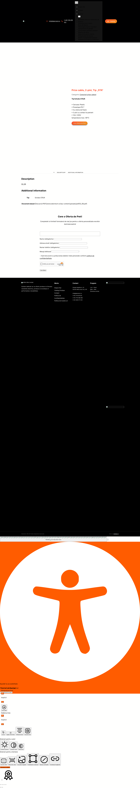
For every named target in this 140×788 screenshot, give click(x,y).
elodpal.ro (116, 533)
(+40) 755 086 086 (78, 297)
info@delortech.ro (54, 21)
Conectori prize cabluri (88, 95)
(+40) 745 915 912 (77, 295)
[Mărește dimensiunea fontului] (2, 693)
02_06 (23, 184)
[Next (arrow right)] (2, 787)
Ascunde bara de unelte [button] (6, 692)
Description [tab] (61, 172)
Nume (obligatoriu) (47, 239)
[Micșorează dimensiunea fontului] (2, 702)
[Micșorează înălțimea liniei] (2, 724)
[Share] (4, 784)
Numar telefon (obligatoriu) (50, 247)
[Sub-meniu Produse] (79, 16)
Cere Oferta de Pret (79, 123)
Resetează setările (5, 767)
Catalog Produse (59, 290)
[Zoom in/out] (0, 784)
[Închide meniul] (76, 2)
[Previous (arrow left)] (0, 787)
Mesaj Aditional (45, 252)
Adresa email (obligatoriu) (49, 243)
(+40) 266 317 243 (77, 300)
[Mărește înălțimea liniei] (2, 716)
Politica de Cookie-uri (61, 301)
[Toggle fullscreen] (2, 784)
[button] (107, 539)
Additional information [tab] (75, 172)
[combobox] (53, 539)
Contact (56, 293)
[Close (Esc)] (5, 784)
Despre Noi (57, 288)
